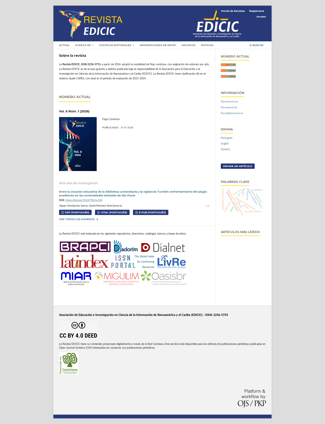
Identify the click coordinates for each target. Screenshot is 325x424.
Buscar (257, 45)
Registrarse (256, 10)
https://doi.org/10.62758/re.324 (83, 200)
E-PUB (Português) (152, 212)
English (225, 143)
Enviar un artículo (237, 166)
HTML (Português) (113, 212)
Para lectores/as (229, 102)
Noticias (207, 45)
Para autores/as (229, 107)
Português (226, 138)
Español (225, 149)
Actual (64, 45)
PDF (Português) (76, 212)
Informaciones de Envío (158, 45)
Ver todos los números (76, 219)
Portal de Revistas (233, 10)
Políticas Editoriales (115, 45)
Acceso (261, 16)
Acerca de (83, 45)
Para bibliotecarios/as (232, 113)
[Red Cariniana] (68, 373)
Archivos (188, 45)
